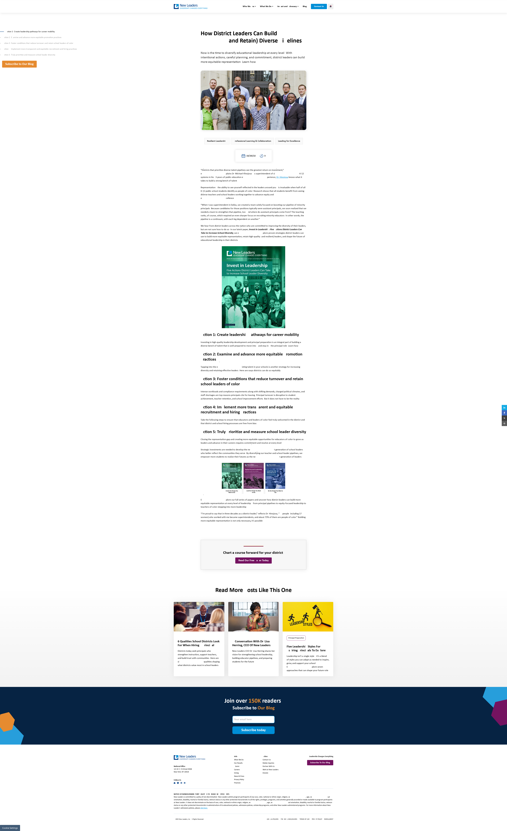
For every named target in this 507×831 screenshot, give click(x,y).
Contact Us (319, 6)
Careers (237, 770)
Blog (305, 6)
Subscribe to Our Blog (19, 64)
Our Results (238, 763)
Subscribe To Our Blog (320, 763)
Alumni (236, 766)
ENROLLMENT (328, 819)
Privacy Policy (239, 780)
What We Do (238, 760)
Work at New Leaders (270, 770)
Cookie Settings (10, 828)
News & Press (239, 776)
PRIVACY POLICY (317, 819)
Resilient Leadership (217, 141)
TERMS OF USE (304, 819)
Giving (236, 773)
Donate (265, 773)
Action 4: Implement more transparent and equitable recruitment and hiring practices (40, 49)
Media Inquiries (268, 763)
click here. (204, 808)
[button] (249, 6)
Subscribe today (253, 730)
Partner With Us (268, 766)
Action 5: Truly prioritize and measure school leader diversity (29, 55)
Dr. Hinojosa (282, 177)
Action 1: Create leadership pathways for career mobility (30, 32)
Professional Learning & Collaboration (252, 141)
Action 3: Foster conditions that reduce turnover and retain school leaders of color (38, 43)
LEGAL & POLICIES (272, 819)
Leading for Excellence (289, 141)
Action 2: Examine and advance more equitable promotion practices (32, 37)
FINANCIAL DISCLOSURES (289, 819)
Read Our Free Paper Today (253, 560)
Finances (237, 783)
